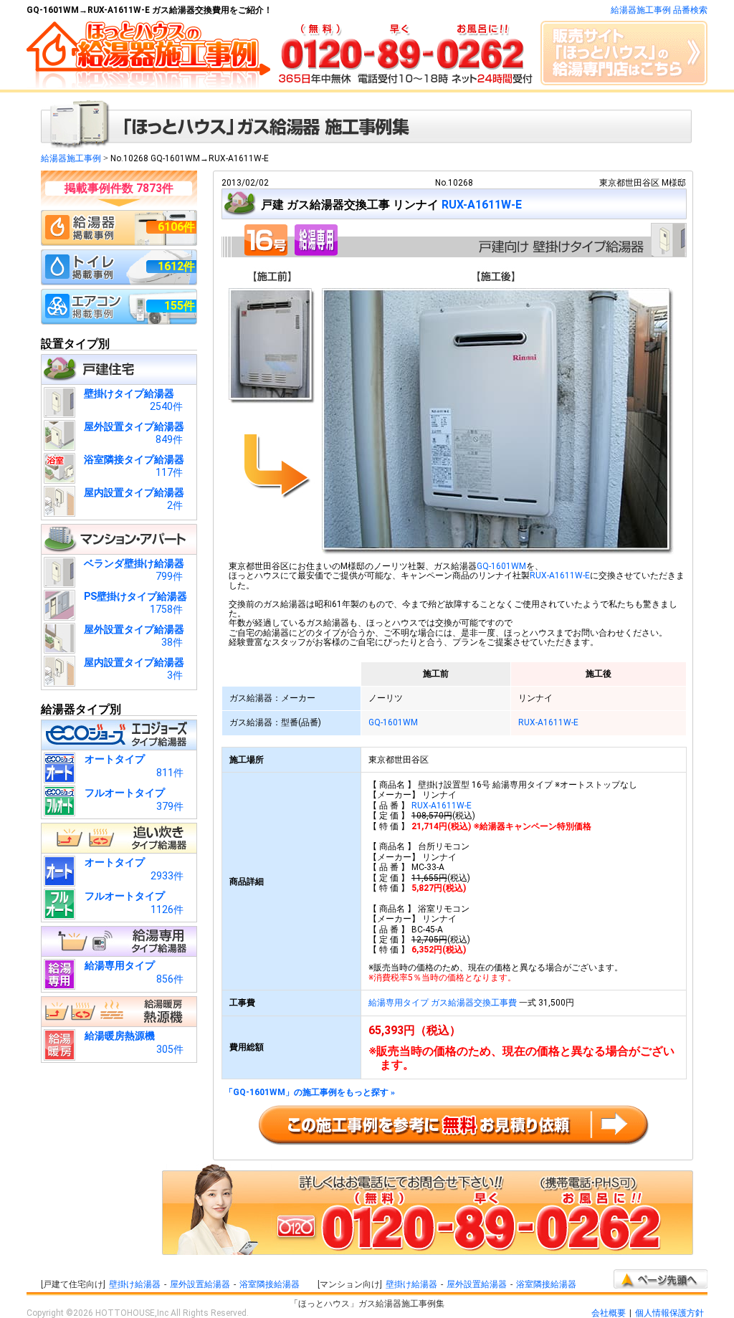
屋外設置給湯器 (200, 1284)
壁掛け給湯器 (135, 1284)
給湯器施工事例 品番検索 (659, 10)
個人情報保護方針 (669, 1313)
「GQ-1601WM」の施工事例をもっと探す (309, 1092)
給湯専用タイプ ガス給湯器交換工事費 (442, 1003)
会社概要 (608, 1313)
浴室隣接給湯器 (269, 1284)
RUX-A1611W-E (482, 204)
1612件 (176, 266)
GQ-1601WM (501, 566)
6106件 (176, 227)
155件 (179, 305)
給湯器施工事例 (71, 158)
